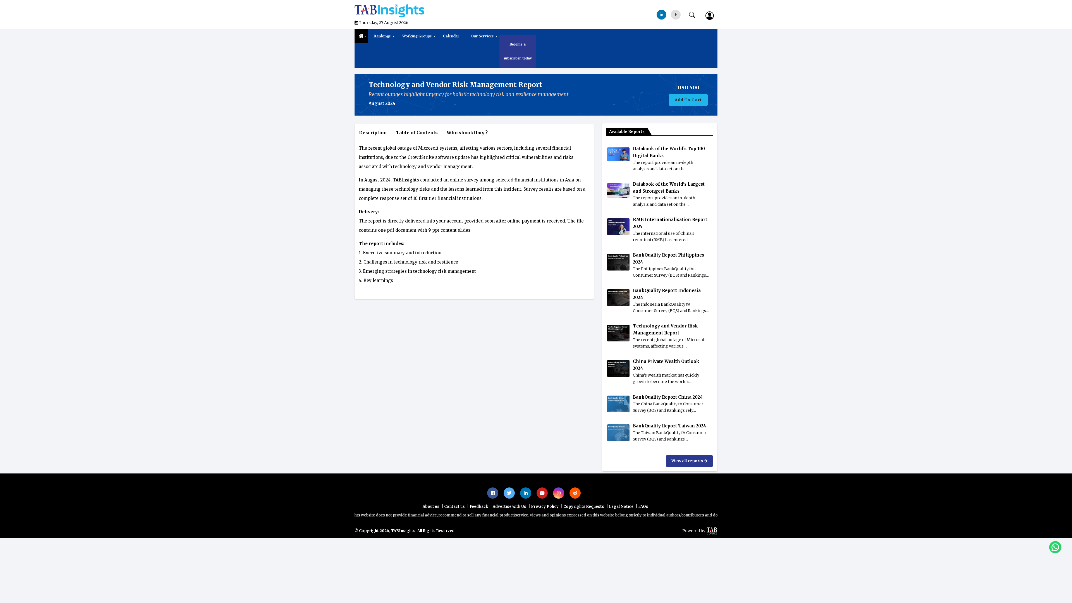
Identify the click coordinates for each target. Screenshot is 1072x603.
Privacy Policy (545, 520)
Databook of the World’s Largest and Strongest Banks (669, 201)
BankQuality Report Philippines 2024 (668, 272)
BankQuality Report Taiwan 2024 (669, 439)
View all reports (687, 474)
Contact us (454, 520)
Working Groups (417, 36)
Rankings (382, 36)
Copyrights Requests (583, 520)
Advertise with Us (509, 520)
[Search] (695, 13)
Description (374, 146)
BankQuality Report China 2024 (668, 411)
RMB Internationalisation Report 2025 (670, 237)
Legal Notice (621, 520)
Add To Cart (688, 113)
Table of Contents (420, 146)
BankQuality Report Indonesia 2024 (667, 308)
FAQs (643, 520)
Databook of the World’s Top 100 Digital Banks (669, 166)
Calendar (451, 36)
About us (431, 520)
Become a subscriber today (517, 58)
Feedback (479, 520)
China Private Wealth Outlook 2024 (666, 379)
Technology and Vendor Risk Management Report (665, 343)
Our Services (482, 36)
